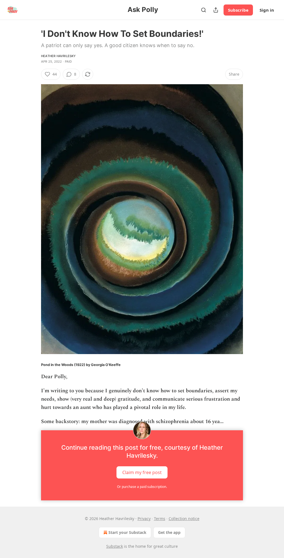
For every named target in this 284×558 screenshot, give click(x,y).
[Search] (203, 10)
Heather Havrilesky (58, 56)
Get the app (169, 532)
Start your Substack (127, 532)
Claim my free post (142, 472)
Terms (159, 518)
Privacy (144, 518)
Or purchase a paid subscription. (142, 486)
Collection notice (184, 518)
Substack (114, 546)
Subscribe (238, 10)
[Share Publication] (215, 10)
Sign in (267, 10)
